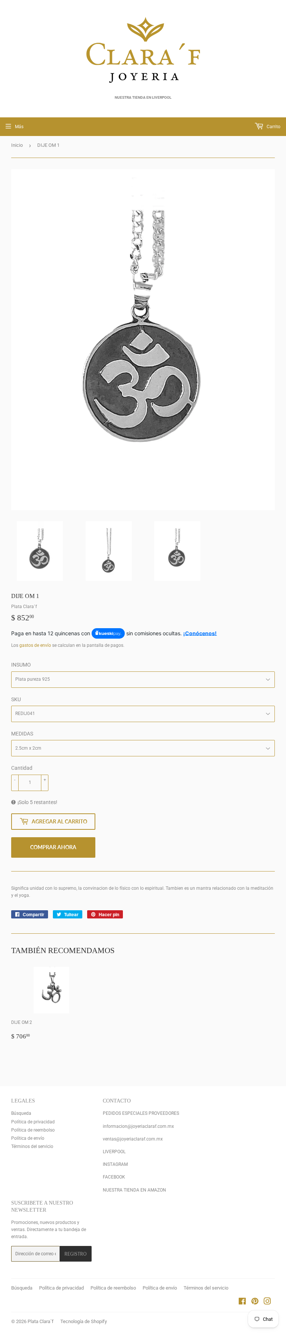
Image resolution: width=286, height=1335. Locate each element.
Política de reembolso (33, 1130)
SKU (16, 699)
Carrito (273, 126)
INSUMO (21, 665)
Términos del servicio (32, 1146)
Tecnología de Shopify (83, 1321)
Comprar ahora (53, 847)
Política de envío (27, 1138)
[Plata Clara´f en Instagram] (267, 1302)
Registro (75, 1254)
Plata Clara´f (41, 1321)
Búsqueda (21, 1113)
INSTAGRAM (115, 1164)
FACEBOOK (114, 1177)
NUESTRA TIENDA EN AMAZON (134, 1190)
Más (19, 126)
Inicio (17, 145)
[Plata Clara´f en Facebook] (242, 1302)
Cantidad (21, 768)
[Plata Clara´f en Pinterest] (255, 1302)
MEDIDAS (22, 734)
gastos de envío (35, 645)
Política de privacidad (33, 1121)
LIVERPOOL (114, 1151)
